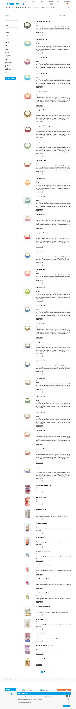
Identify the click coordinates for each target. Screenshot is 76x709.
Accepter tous (66, 706)
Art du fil (30, 7)
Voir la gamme (39, 664)
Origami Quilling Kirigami (9, 55)
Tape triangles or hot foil (42, 537)
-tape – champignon (41, 497)
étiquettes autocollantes (9, 66)
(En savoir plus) (48, 696)
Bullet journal (7, 46)
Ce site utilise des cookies (22, 693)
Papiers (6, 70)
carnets (6, 60)
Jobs (58, 1)
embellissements (7, 65)
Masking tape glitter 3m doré (43, 110)
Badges (6, 45)
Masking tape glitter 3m (41, 39)
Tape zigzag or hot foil (41, 523)
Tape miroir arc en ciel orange (43, 565)
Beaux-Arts (24, 7)
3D (46, 7)
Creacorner (37, 25)
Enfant (43, 7)
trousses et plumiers (8, 69)
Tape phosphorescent (41, 509)
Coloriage (6, 50)
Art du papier (35, 7)
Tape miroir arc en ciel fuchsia (43, 579)
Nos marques (34, 1)
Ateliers (26, 1)
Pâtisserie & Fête (52, 7)
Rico (36, 489)
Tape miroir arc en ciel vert (42, 592)
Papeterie (63, 10)
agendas (6, 59)
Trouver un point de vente (10, 78)
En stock (8, 39)
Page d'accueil (52, 10)
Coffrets (6, 49)
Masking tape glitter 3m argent (43, 21)
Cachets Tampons (8, 48)
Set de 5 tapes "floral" (41, 633)
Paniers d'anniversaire (67, 1)
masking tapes (7, 68)
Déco (40, 7)
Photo (6, 72)
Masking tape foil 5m (41, 142)
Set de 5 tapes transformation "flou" (45, 645)
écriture (6, 63)
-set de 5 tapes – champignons (43, 485)
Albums (6, 43)
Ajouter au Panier (39, 35)
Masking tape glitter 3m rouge (43, 126)
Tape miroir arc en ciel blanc (43, 551)
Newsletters (51, 1)
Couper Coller (7, 52)
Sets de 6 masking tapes (42, 658)
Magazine (42, 1)
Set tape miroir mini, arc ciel (43, 606)
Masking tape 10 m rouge (42, 233)
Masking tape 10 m (40, 178)
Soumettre (20, 705)
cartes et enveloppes (8, 62)
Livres (6, 53)
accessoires (7, 58)
